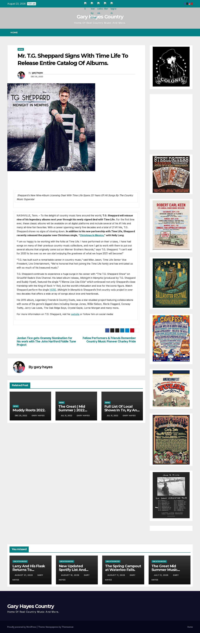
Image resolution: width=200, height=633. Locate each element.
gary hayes (37, 72)
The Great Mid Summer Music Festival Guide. (164, 569)
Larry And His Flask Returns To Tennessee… (28, 569)
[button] (185, 32)
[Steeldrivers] (171, 174)
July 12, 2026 (161, 575)
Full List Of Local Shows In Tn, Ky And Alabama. (121, 410)
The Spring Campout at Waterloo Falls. (123, 568)
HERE (53, 289)
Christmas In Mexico (92, 235)
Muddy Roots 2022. (29, 410)
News (20, 49)
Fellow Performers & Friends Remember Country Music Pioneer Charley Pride (109, 339)
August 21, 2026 (24, 575)
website (75, 314)
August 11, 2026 (116, 575)
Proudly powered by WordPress (22, 627)
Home (14, 32)
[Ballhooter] (171, 283)
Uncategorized (20, 561)
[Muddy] (171, 439)
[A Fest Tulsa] (171, 388)
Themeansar (67, 627)
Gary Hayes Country (100, 17)
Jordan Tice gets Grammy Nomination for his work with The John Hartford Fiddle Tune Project (46, 341)
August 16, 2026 (70, 575)
